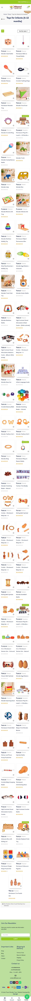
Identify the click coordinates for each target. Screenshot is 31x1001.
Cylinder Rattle (20, 755)
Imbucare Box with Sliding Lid (6, 840)
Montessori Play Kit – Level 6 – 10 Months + (22, 134)
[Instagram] (14, 982)
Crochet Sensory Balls (7, 407)
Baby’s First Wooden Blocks (22, 729)
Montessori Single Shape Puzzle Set (6, 867)
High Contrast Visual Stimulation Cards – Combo (7, 811)
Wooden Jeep (5, 187)
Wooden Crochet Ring (7, 132)
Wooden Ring (5, 458)
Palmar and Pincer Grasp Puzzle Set (6, 756)
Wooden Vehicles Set (22, 211)
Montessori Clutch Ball (7, 728)
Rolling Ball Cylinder (22, 513)
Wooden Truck (20, 158)
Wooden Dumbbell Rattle (21, 596)
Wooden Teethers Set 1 (7, 434)
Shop (9, 14)
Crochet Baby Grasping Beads (8, 783)
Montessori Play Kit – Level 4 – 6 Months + (22, 702)
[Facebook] (11, 982)
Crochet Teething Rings (23, 81)
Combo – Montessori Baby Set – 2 (22, 568)
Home (5, 14)
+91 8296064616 (15, 967)
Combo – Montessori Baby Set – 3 (7, 623)
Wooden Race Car (6, 382)
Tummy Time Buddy (22, 486)
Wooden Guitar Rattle (22, 293)
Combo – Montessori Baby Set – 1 (7, 541)
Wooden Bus (19, 187)
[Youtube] (17, 982)
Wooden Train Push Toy (6, 294)
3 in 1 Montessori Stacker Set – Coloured (8, 650)
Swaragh (15, 994)
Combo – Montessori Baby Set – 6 (7, 568)
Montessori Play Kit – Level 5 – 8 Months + (22, 623)
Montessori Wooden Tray (7, 107)
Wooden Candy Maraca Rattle (8, 161)
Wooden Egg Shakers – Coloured (22, 267)
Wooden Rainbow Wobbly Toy (6, 240)
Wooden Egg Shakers (22, 676)
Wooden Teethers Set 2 (22, 434)
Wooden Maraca (5, 81)
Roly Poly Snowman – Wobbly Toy (7, 267)
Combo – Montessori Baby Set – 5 (22, 351)
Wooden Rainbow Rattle (6, 321)
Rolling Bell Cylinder (7, 594)
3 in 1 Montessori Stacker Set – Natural (22, 650)
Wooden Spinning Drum (8, 700)
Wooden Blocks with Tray (7, 213)
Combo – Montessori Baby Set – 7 (22, 541)
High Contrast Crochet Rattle (22, 810)
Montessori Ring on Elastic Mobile (21, 460)
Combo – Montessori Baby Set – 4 (7, 514)
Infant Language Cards (22, 382)
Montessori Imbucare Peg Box (22, 867)
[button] (27, 996)
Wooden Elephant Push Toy (22, 840)
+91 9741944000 (15, 970)
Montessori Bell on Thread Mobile (21, 55)
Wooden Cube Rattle (7, 53)
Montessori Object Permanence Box (21, 240)
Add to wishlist (13, 46)
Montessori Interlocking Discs (21, 783)
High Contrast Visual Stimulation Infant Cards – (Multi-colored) (23, 322)
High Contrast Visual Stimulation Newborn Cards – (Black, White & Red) (7, 353)
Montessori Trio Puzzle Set (15, 894)
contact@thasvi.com (15, 978)
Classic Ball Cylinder (7, 676)
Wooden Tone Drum (21, 105)
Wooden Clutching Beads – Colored (21, 408)
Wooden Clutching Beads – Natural (6, 487)
